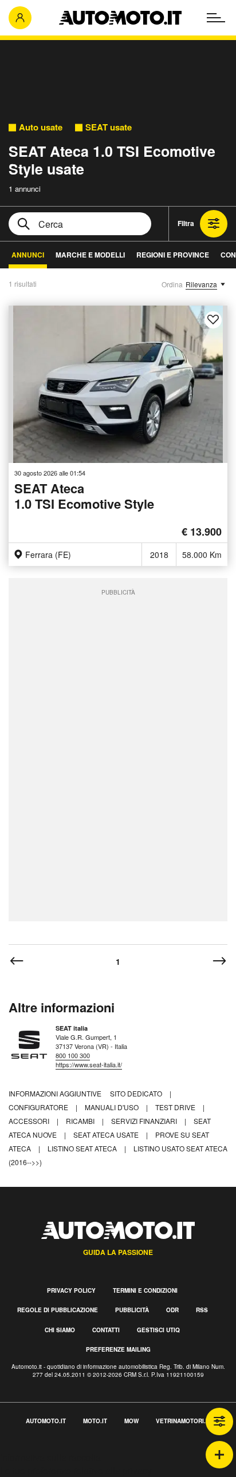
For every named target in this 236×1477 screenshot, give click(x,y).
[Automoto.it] (120, 18)
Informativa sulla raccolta (50, 1457)
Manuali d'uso (112, 1107)
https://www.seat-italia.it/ (89, 1064)
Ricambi (81, 1121)
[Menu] (215, 17)
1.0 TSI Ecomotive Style (84, 497)
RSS (202, 1310)
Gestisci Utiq (158, 1330)
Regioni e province (172, 255)
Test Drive (176, 1107)
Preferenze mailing (118, 1349)
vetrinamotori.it (183, 1421)
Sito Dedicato (137, 1093)
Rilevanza (201, 284)
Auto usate (40, 127)
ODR (172, 1310)
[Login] (20, 17)
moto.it (95, 1421)
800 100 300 (73, 1055)
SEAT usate (108, 127)
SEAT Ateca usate (106, 1134)
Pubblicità (132, 1310)
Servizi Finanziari (145, 1121)
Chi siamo (60, 1330)
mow (131, 1421)
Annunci (27, 255)
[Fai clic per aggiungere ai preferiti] (213, 319)
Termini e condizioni (145, 1290)
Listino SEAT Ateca (83, 1148)
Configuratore (39, 1107)
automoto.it (46, 1421)
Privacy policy (71, 1290)
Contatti (106, 1330)
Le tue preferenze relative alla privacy (76, 1470)
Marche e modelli (90, 255)
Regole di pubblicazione (57, 1310)
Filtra (186, 223)
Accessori (30, 1121)
